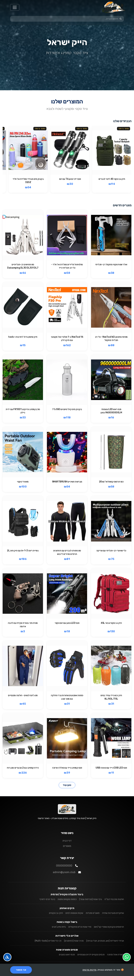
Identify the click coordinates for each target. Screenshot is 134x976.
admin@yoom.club (64, 872)
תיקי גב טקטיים (56, 913)
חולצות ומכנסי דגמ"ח (114, 899)
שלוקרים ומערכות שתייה (113, 913)
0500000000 (64, 865)
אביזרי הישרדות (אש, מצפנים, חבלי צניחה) (105, 940)
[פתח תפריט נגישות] (7, 957)
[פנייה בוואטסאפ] (127, 957)
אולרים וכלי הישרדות (66, 935)
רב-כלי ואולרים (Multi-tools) (48, 940)
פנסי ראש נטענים (67, 954)
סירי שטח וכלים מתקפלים (79, 926)
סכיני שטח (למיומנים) (74, 940)
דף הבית (67, 840)
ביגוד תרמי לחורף (47, 899)
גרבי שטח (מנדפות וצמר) (90, 899)
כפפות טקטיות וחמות (67, 899)
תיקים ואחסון (67, 908)
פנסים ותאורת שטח (67, 949)
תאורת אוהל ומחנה (115, 954)
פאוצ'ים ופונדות (93, 913)
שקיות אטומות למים (74, 913)
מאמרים (67, 845)
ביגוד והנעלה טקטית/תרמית (67, 894)
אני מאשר (21, 969)
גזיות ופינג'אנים (59, 926)
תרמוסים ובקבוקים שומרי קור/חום (109, 926)
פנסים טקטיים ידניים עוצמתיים (91, 954)
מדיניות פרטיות (89, 969)
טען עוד (67, 785)
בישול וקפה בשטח (67, 921)
